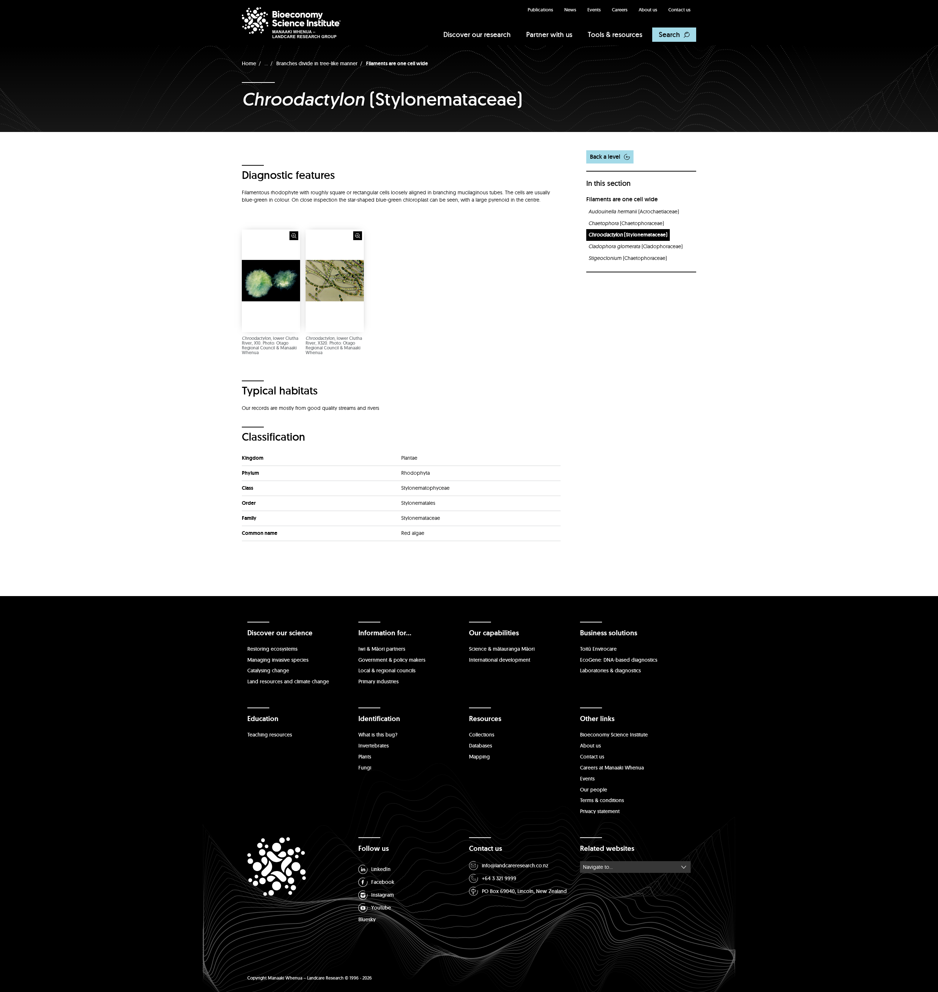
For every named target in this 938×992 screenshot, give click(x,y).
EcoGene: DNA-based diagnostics (618, 660)
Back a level (605, 157)
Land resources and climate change (288, 681)
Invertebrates (373, 745)
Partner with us (549, 34)
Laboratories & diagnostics (610, 670)
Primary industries (378, 681)
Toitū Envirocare (598, 649)
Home (249, 63)
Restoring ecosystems (272, 649)
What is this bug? (378, 734)
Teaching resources (269, 734)
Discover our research (477, 34)
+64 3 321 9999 (499, 878)
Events (594, 9)
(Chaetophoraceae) (626, 223)
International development (499, 660)
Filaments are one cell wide (397, 63)
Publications (540, 9)
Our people (593, 789)
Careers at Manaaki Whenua (612, 767)
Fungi (364, 767)
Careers (620, 9)
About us (648, 9)
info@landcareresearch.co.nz (515, 865)
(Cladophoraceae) (635, 246)
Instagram (382, 895)
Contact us (679, 9)
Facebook (382, 882)
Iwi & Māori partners (381, 649)
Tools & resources (615, 34)
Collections (481, 734)
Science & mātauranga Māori (502, 649)
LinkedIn (381, 869)
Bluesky (367, 919)
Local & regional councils (387, 670)
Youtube (381, 907)
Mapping (479, 756)
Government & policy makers (391, 660)
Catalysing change (268, 670)
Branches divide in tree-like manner (317, 63)
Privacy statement (600, 811)
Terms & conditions (602, 800)
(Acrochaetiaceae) (633, 211)
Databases (480, 745)
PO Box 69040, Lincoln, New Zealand (524, 891)
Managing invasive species (278, 660)
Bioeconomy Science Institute (614, 734)
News (570, 9)
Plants (364, 756)
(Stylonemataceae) (628, 234)
